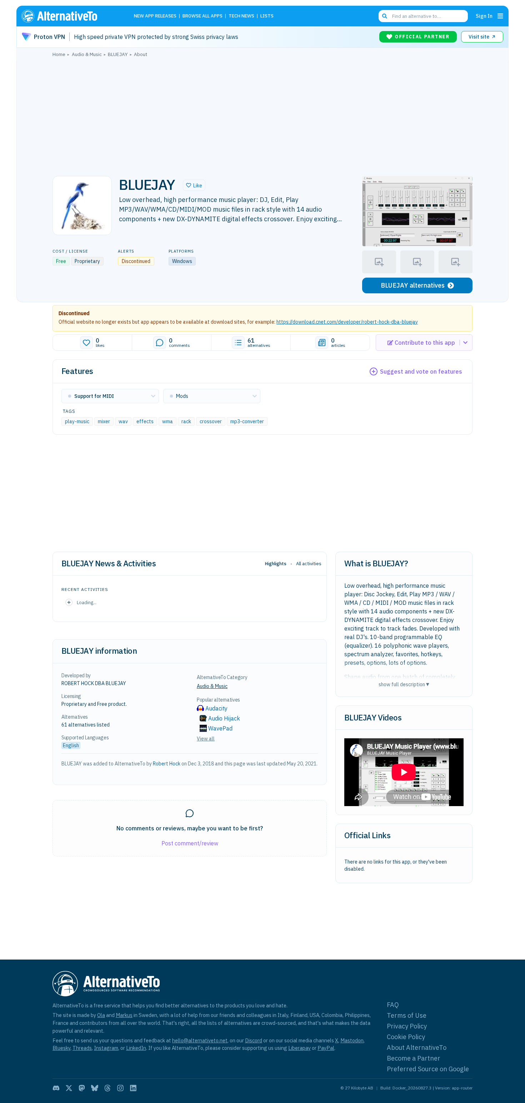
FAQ (393, 1005)
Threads (82, 1047)
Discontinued (74, 313)
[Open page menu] (500, 16)
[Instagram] (120, 1088)
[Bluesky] (94, 1088)
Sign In (484, 15)
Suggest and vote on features (421, 371)
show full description (404, 684)
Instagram (106, 1047)
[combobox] (423, 16)
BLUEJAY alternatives (413, 285)
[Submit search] (384, 16)
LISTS (267, 16)
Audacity (216, 708)
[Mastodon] (81, 1088)
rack (186, 421)
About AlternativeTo (416, 1047)
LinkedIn (136, 1047)
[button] (194, 185)
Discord (253, 1040)
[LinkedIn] (133, 1088)
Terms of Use (406, 1015)
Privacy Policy (407, 1026)
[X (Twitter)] (68, 1088)
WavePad (220, 728)
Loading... (86, 602)
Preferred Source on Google (428, 1069)
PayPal (326, 1047)
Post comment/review (189, 843)
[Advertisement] (262, 115)
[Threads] (107, 1088)
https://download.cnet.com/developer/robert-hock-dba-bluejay (347, 322)
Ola (101, 1015)
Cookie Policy (406, 1037)
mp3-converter (247, 421)
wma (167, 421)
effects (145, 421)
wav (123, 421)
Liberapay (299, 1047)
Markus (124, 1015)
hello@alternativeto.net (200, 1040)
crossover (211, 421)
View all (206, 738)
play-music (77, 421)
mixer (104, 421)
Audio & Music (212, 686)
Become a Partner (413, 1058)
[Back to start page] (69, 16)
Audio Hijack (224, 718)
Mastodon (352, 1040)
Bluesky (61, 1047)
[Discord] (56, 1088)
